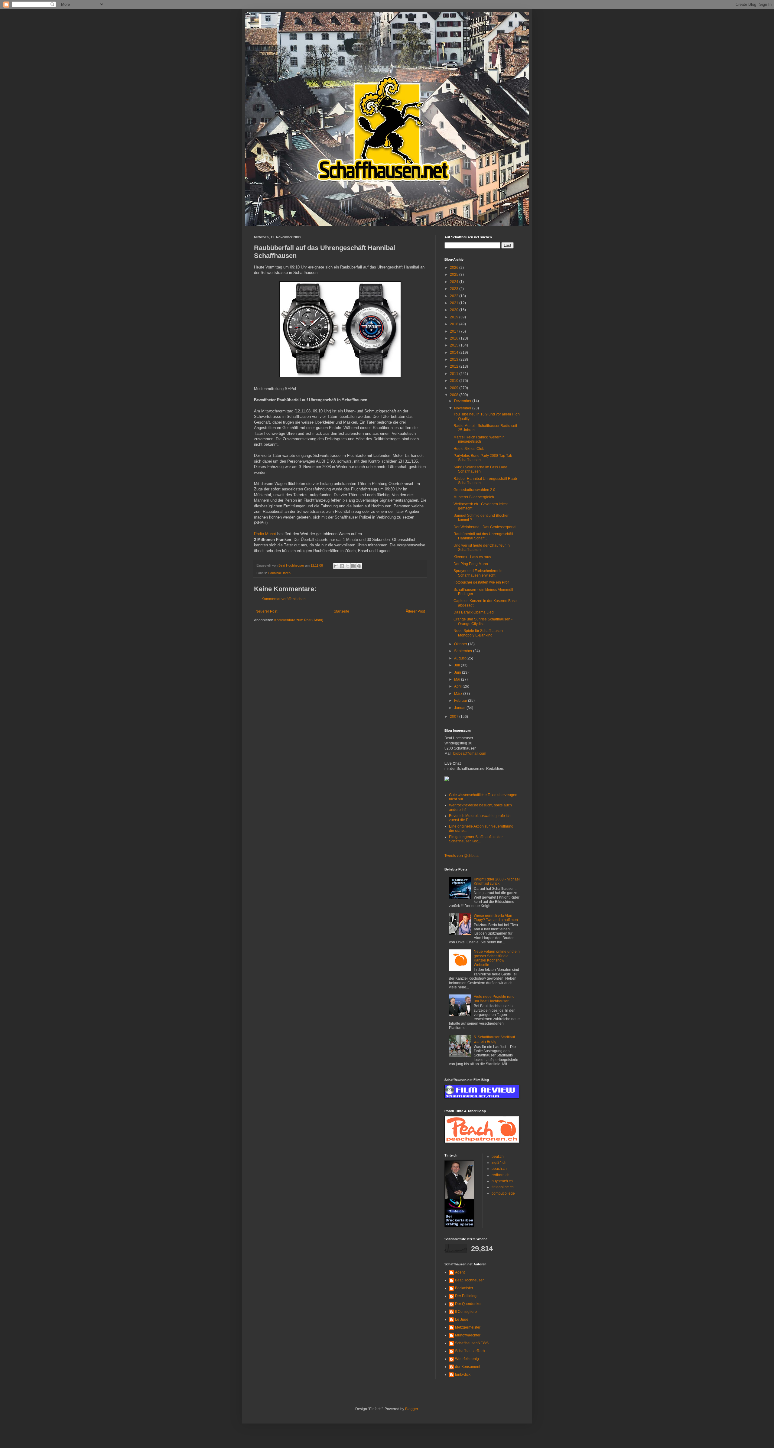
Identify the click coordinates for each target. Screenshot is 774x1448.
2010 (454, 381)
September (463, 651)
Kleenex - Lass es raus (472, 557)
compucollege (503, 1193)
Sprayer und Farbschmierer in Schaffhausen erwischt (478, 573)
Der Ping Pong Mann (471, 564)
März (458, 693)
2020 (454, 310)
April (458, 686)
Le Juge (461, 1319)
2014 (454, 352)
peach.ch (499, 1169)
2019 (454, 317)
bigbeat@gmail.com (469, 753)
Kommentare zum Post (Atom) (298, 620)
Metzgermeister (467, 1327)
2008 (454, 395)
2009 (454, 388)
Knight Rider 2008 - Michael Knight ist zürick (497, 881)
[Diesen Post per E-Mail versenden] (336, 566)
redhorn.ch (500, 1175)
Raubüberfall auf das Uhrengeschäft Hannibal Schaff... (483, 536)
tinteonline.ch (503, 1187)
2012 (454, 366)
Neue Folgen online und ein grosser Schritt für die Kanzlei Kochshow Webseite (497, 958)
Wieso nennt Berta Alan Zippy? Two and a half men (496, 917)
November (463, 408)
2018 (454, 324)
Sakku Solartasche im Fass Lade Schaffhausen (480, 469)
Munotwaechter (467, 1335)
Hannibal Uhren (279, 573)
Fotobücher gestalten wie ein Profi (481, 582)
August (460, 658)
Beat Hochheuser (469, 1280)
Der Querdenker (468, 1304)
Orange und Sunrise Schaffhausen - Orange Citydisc (483, 621)
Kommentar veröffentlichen (284, 599)
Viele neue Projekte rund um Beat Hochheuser (494, 998)
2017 (454, 331)
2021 (454, 303)
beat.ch (498, 1156)
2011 (454, 374)
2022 (454, 296)
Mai (457, 679)
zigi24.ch (499, 1162)
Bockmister (464, 1288)
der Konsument (467, 1367)
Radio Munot (265, 534)
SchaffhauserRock (470, 1351)
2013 (454, 359)
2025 (454, 274)
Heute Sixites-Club (469, 449)
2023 (454, 289)
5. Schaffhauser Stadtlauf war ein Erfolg (494, 1039)
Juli (457, 665)
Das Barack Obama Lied (474, 612)
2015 (454, 345)
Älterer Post (415, 611)
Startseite (341, 611)
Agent (460, 1272)
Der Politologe (467, 1296)
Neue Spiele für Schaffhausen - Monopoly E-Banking (479, 633)
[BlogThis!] (342, 566)
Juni (458, 672)
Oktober (461, 644)
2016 (454, 338)
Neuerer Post (266, 611)
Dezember (463, 401)
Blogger (411, 1409)
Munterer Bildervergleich (474, 497)
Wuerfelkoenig (467, 1359)
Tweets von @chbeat (461, 856)
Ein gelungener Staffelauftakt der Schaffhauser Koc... (476, 839)
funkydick (462, 1374)
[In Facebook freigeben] (353, 566)
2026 (454, 267)
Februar (461, 700)
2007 (454, 716)
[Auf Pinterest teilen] (359, 566)
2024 (454, 282)
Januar (460, 708)
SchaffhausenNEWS (472, 1343)
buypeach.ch (502, 1181)
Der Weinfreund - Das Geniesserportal (485, 527)
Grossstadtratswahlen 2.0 (474, 490)
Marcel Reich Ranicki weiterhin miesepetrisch (479, 439)
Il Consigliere (466, 1312)
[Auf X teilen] (348, 566)
